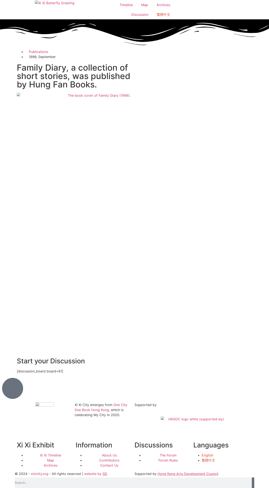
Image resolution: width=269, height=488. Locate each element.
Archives (163, 5)
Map (144, 5)
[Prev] (75, 350)
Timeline (126, 5)
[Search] (253, 482)
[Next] (193, 350)
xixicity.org (39, 474)
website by (95, 474)
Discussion (139, 14)
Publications (38, 52)
